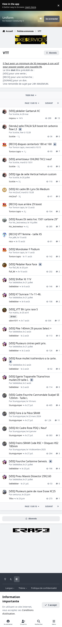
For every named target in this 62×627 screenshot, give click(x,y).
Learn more (6, 5)
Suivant (49, 103)
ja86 (14, 237)
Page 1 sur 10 (31, 103)
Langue (9, 588)
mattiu (16, 312)
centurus (17, 494)
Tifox (11, 498)
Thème (22, 588)
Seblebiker (17, 282)
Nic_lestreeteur (20, 222)
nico (11, 241)
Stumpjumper (19, 401)
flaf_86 (16, 267)
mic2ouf (16, 192)
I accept (52, 604)
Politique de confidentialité (44, 588)
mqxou (12, 118)
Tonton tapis (18, 147)
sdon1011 (13, 320)
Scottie (16, 114)
